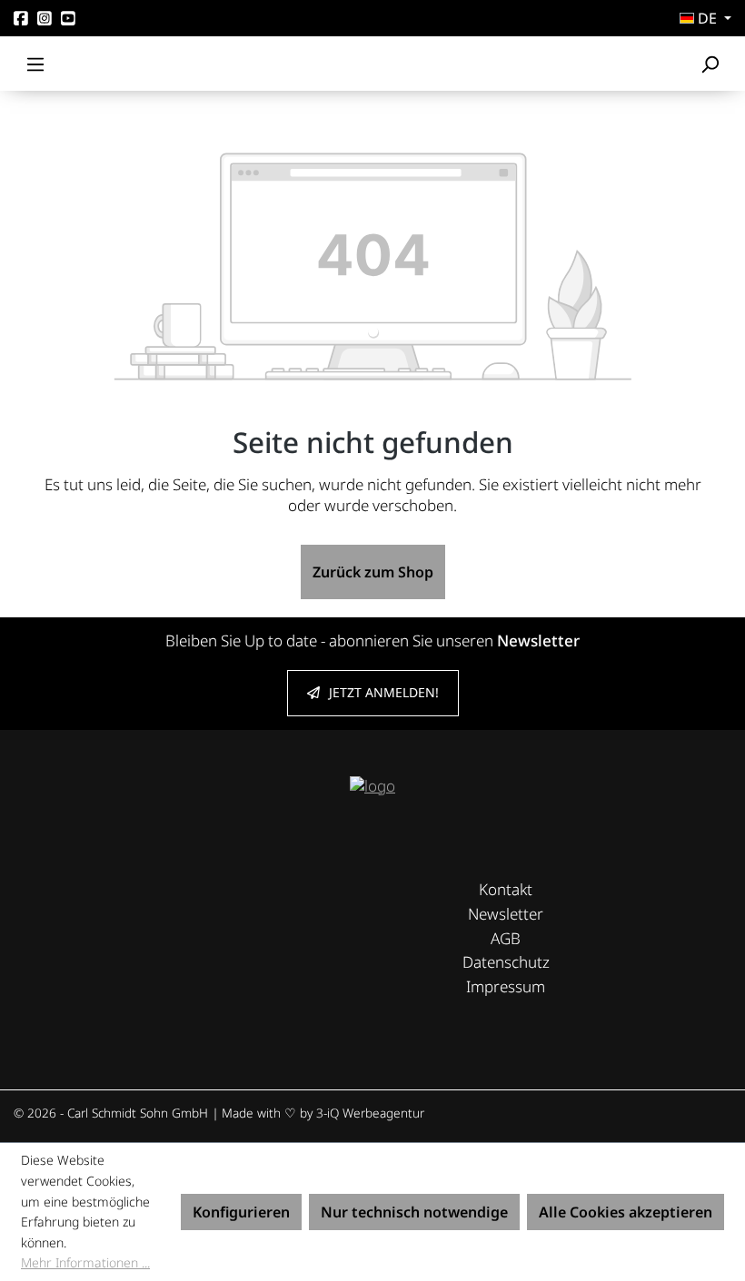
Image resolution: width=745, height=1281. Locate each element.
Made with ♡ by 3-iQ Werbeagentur (323, 1112)
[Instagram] (44, 18)
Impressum (505, 986)
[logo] (372, 784)
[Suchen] (709, 63)
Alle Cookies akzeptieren (625, 1212)
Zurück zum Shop (373, 572)
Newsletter (505, 913)
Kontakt (505, 889)
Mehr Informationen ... (85, 1262)
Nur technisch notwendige (414, 1212)
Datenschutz (506, 961)
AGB (506, 938)
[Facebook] (21, 18)
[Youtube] (68, 18)
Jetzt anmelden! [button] (384, 692)
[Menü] (35, 63)
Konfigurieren (241, 1212)
